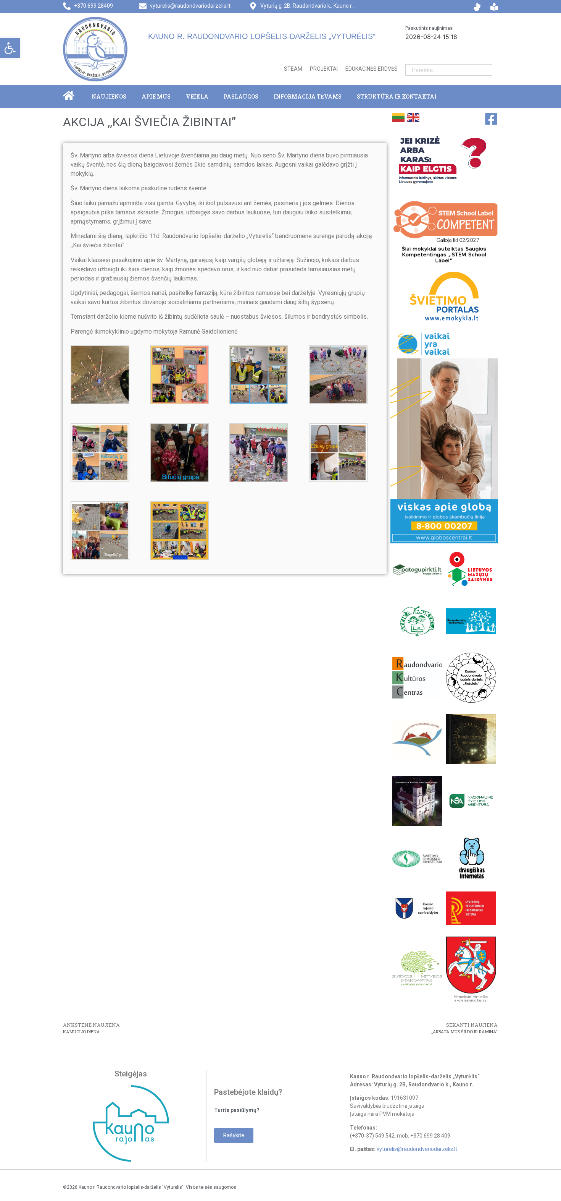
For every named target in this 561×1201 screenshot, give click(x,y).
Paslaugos (241, 96)
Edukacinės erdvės (371, 69)
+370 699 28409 (93, 6)
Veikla (197, 96)
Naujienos (109, 96)
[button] (10, 48)
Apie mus (156, 96)
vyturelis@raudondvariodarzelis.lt (190, 6)
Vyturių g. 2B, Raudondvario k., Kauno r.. (307, 6)
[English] (412, 116)
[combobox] (442, 70)
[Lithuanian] (397, 116)
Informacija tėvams (308, 96)
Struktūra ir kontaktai (397, 96)
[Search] (486, 70)
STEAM (293, 69)
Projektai (324, 69)
